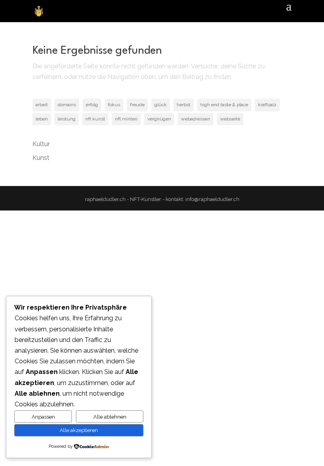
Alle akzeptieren (79, 430)
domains (67, 104)
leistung (66, 119)
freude (137, 104)
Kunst (40, 158)
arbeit (42, 104)
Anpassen (43, 416)
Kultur (41, 144)
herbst (183, 104)
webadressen (195, 119)
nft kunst (95, 119)
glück (160, 104)
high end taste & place (224, 104)
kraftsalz (267, 104)
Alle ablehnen (109, 416)
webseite (230, 119)
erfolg (92, 104)
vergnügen (159, 119)
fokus (114, 104)
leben (42, 119)
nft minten (126, 119)
